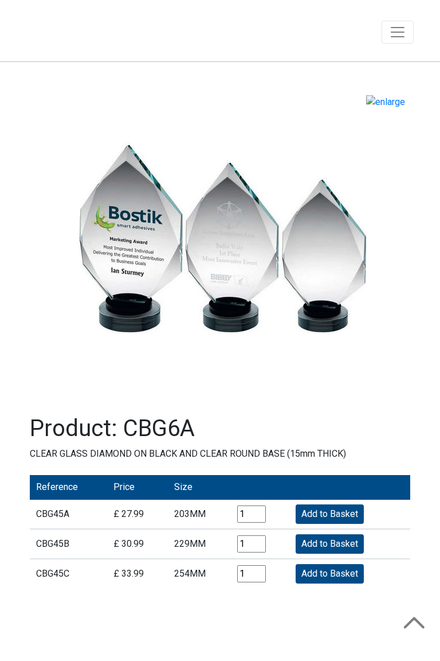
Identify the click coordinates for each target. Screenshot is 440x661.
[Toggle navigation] (398, 32)
